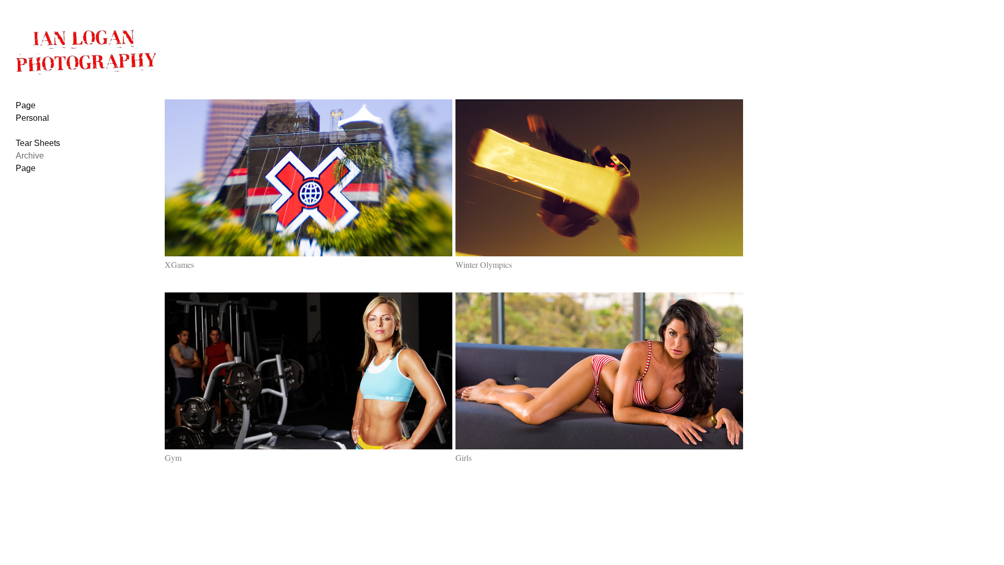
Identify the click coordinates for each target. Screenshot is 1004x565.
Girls (463, 457)
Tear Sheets (38, 143)
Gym (173, 457)
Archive (30, 155)
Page (26, 105)
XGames (179, 264)
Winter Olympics (483, 264)
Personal (32, 118)
